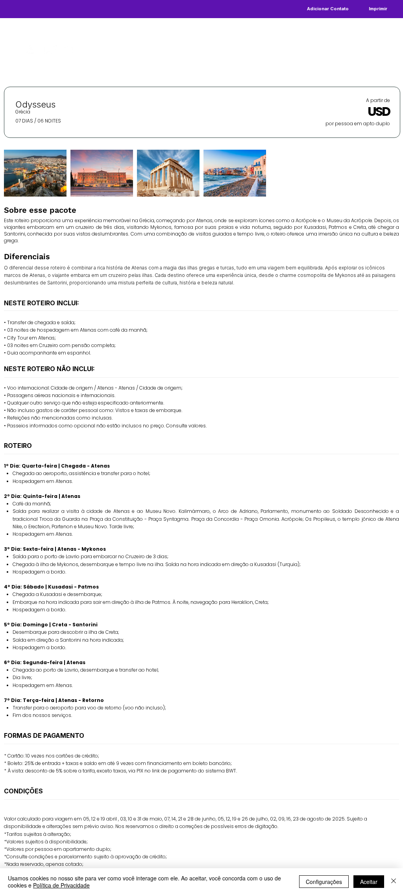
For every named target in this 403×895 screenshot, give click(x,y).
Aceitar (368, 882)
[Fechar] (393, 882)
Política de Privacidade (61, 885)
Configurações (324, 882)
